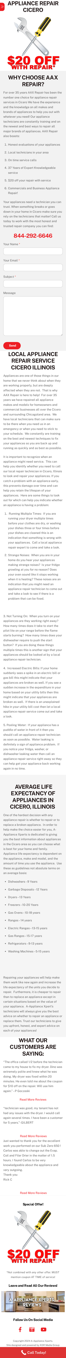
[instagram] (32, 1329)
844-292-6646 (33, 235)
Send (12, 345)
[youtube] (44, 1329)
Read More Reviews (33, 1099)
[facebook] (21, 1329)
